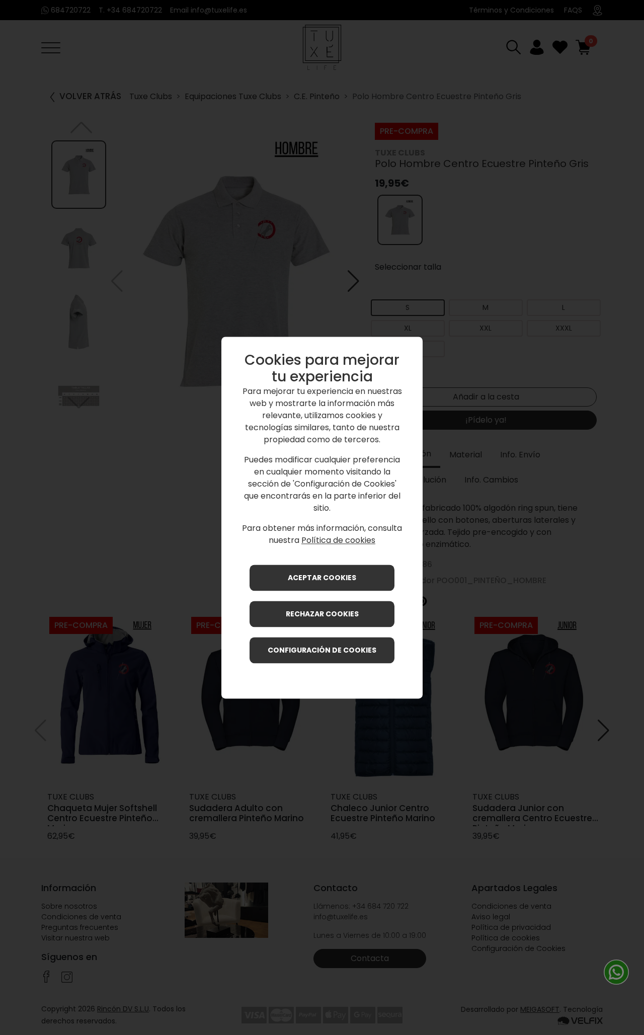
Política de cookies (338, 540)
